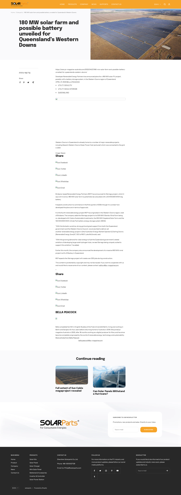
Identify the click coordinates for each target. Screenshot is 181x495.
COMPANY (84, 4)
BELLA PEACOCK (73, 82)
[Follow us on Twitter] (100, 471)
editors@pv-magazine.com (108, 265)
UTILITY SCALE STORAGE (67, 89)
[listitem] (20, 82)
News (13, 469)
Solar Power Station (37, 479)
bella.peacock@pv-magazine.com (90, 341)
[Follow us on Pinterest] (112, 471)
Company (14, 466)
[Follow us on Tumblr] (94, 476)
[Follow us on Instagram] (106, 471)
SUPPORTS (104, 4)
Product (14, 463)
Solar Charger (35, 466)
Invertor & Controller (37, 476)
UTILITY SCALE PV (65, 85)
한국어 (156, 4)
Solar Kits (33, 459)
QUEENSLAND (63, 93)
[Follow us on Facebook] (94, 471)
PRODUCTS (72, 4)
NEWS (94, 4)
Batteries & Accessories (38, 473)
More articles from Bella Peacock (67, 338)
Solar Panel (34, 463)
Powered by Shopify (40, 488)
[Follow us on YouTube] (117, 471)
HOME (62, 4)
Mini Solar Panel (35, 469)
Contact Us (15, 473)
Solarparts (19, 12)
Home (13, 12)
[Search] (165, 4)
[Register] (167, 470)
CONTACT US (116, 4)
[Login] (169, 4)
